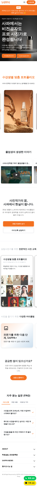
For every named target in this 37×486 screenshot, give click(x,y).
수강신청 (31, 2)
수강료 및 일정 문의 (24, 56)
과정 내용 (14, 402)
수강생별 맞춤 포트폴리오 (18, 77)
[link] (17, 281)
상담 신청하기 (18, 378)
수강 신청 (6, 402)
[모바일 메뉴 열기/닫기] (24, 2)
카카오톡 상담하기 (18, 230)
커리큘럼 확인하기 (9, 56)
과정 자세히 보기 (18, 224)
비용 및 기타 (24, 402)
